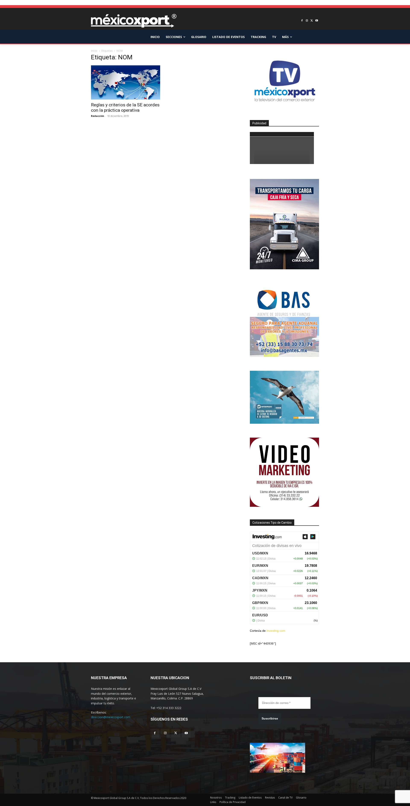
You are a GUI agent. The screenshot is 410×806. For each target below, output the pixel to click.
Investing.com (275, 630)
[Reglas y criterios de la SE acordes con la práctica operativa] (125, 82)
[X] (311, 20)
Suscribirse (270, 718)
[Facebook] (302, 20)
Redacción (97, 115)
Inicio (94, 51)
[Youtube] (316, 20)
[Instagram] (307, 20)
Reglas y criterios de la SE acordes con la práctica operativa (125, 107)
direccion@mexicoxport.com (110, 717)
